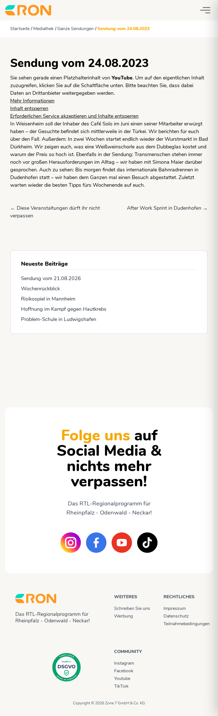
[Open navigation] (205, 10)
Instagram (124, 663)
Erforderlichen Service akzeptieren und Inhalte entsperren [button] (74, 116)
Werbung (123, 616)
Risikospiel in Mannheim (48, 298)
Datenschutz (176, 616)
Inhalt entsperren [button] (29, 108)
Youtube (122, 678)
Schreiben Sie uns (132, 608)
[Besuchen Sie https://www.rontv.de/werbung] (109, 365)
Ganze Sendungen (75, 29)
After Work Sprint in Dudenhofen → (167, 208)
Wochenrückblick (40, 288)
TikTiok (121, 686)
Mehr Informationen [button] (32, 100)
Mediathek (43, 29)
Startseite (20, 29)
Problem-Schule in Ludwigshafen (58, 319)
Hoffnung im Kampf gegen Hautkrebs (63, 309)
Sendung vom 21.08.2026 (51, 278)
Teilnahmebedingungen (183, 624)
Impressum (175, 608)
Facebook (123, 671)
